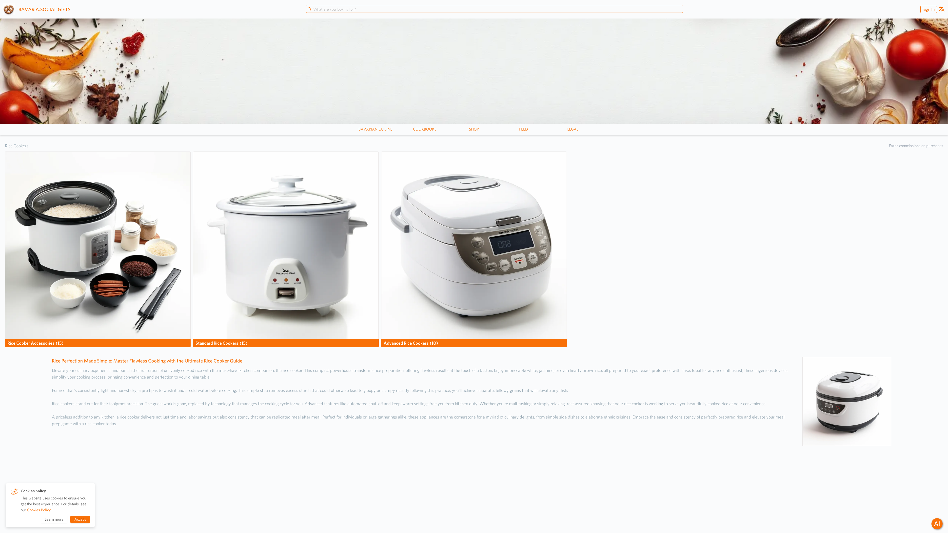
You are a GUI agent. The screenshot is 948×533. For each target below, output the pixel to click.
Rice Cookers (16, 146)
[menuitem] (928, 9)
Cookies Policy (39, 510)
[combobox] (494, 9)
